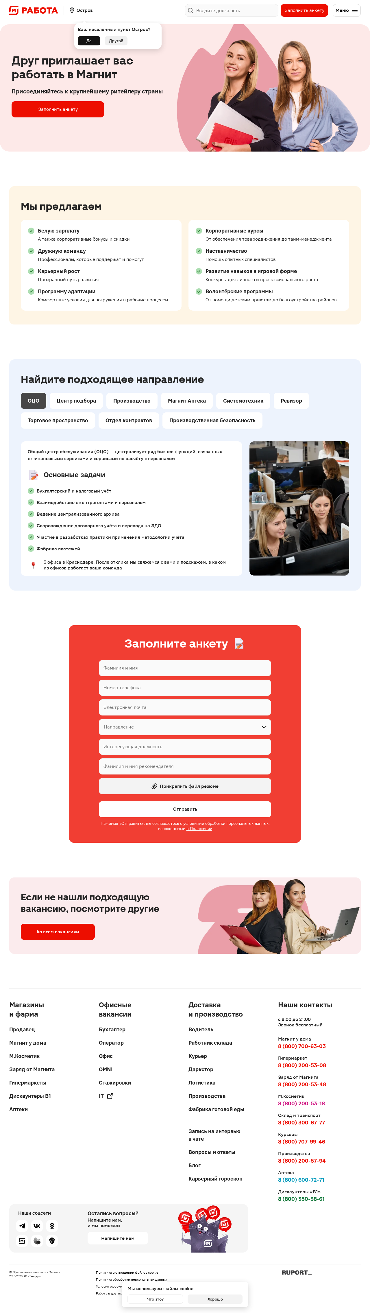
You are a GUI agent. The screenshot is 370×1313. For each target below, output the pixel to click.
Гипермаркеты (27, 1083)
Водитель (200, 1029)
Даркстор (200, 1069)
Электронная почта (125, 707)
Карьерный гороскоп (215, 1179)
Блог (194, 1165)
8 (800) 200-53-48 (302, 1084)
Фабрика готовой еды (216, 1109)
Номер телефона (122, 687)
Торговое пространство (58, 420)
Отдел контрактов (129, 420)
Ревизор (291, 401)
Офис (106, 1056)
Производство (132, 401)
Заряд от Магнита (32, 1069)
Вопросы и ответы (211, 1152)
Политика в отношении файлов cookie (127, 1272)
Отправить (185, 809)
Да (89, 40)
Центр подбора (76, 401)
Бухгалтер (112, 1029)
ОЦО (33, 401)
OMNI (106, 1069)
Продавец (22, 1029)
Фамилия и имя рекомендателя (138, 766)
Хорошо (215, 1299)
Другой (116, 40)
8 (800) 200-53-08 (302, 1065)
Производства (206, 1096)
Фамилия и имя (120, 668)
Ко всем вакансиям (58, 931)
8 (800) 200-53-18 (301, 1103)
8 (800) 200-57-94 (302, 1161)
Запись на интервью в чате (214, 1135)
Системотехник (243, 401)
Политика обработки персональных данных (131, 1279)
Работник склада (210, 1043)
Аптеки (18, 1109)
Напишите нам (117, 1238)
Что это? (155, 1299)
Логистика (201, 1083)
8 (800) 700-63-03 (302, 1046)
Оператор (111, 1043)
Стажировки (115, 1083)
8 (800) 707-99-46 (301, 1142)
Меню (342, 10)
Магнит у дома (27, 1043)
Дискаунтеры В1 (30, 1096)
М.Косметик (24, 1056)
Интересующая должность (132, 746)
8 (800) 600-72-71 (301, 1180)
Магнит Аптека (187, 401)
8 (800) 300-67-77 (301, 1123)
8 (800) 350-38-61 (301, 1199)
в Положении (199, 828)
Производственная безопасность (212, 420)
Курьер (197, 1056)
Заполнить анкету (304, 10)
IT (101, 1096)
